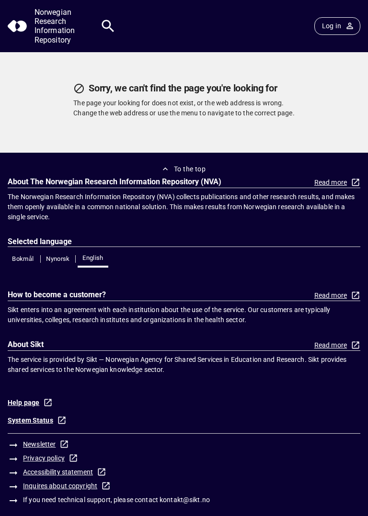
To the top (190, 169)
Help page (23, 402)
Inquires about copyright (60, 486)
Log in (331, 26)
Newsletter (39, 444)
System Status (30, 420)
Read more (330, 182)
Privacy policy (44, 458)
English (93, 257)
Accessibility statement (58, 472)
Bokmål (23, 258)
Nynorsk (58, 258)
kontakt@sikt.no (185, 500)
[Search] (108, 26)
